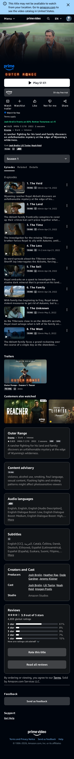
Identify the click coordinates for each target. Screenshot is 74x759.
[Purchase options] (67, 185)
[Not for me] (50, 101)
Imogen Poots (43, 589)
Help (61, 739)
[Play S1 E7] (14, 312)
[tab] (9, 167)
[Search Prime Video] (48, 18)
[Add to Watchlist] (20, 101)
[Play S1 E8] (14, 333)
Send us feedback (47, 739)
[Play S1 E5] (14, 271)
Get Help (9, 718)
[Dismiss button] (68, 5)
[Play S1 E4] (14, 250)
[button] (37, 83)
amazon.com (47, 7)
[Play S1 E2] (14, 208)
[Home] (34, 18)
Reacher (25, 411)
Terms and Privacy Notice (22, 739)
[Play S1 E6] (14, 291)
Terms (57, 677)
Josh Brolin (14, 145)
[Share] (65, 101)
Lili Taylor (26, 145)
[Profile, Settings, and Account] (69, 18)
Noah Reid (36, 145)
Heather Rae (50, 575)
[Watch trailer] (8, 101)
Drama (7, 130)
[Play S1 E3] (14, 229)
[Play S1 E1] (14, 187)
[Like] (35, 101)
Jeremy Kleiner (48, 578)
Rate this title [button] (37, 652)
